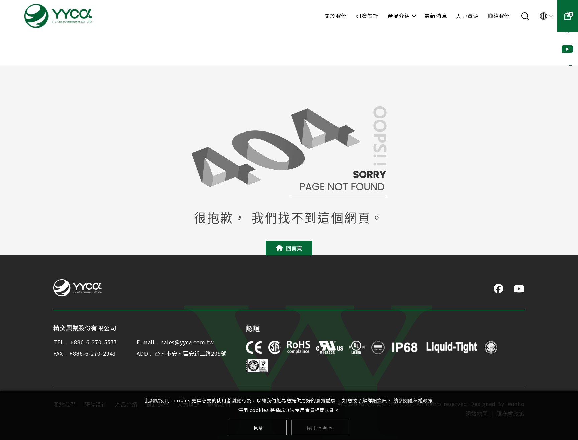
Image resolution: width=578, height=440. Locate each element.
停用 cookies (319, 427)
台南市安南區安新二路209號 (190, 353)
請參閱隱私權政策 (413, 400)
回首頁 (294, 248)
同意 (258, 427)
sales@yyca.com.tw (187, 342)
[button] (567, 48)
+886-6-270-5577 (93, 342)
